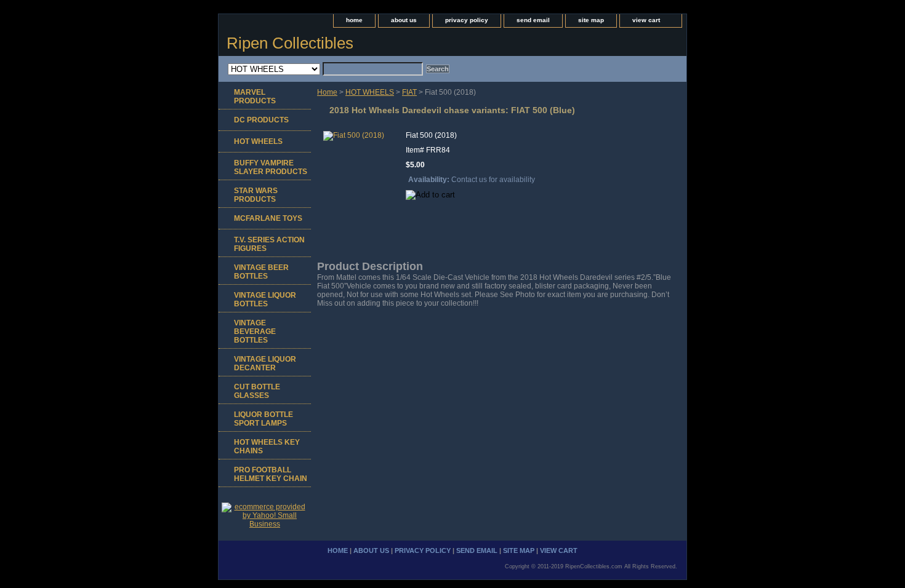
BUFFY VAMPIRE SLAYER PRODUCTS (270, 167)
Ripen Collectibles (290, 43)
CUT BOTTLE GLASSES (257, 391)
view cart (646, 20)
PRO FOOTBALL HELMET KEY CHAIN (270, 474)
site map (591, 20)
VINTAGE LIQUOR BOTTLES (265, 299)
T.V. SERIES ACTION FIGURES (269, 244)
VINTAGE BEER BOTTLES (261, 271)
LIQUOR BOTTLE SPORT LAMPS (263, 418)
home (354, 20)
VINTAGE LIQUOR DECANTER (265, 363)
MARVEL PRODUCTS (255, 96)
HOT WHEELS (369, 92)
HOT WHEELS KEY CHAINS (267, 446)
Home (327, 92)
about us (404, 20)
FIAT (409, 92)
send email (533, 20)
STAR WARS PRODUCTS (256, 195)
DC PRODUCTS (261, 120)
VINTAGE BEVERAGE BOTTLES (255, 331)
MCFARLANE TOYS (268, 218)
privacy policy (466, 20)
